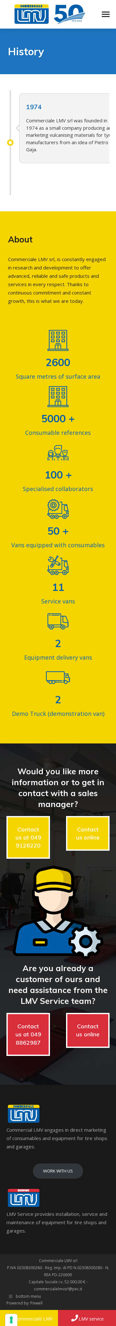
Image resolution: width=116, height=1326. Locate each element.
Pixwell (36, 1303)
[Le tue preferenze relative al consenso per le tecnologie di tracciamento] (11, 1320)
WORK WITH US (58, 1171)
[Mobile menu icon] (106, 14)
